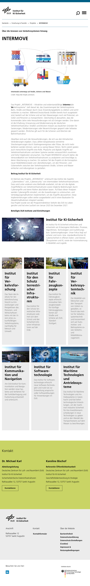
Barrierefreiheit (66, 534)
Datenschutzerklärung (69, 537)
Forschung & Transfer (19, 23)
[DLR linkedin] (7, 573)
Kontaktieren (10, 488)
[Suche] (78, 13)
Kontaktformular (40, 534)
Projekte (33, 23)
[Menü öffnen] (84, 12)
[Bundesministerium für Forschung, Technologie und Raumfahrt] (72, 580)
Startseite (5, 23)
